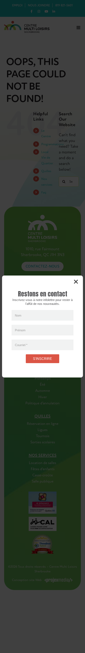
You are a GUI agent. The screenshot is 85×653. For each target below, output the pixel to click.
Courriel (21, 344)
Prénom (20, 330)
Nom (18, 315)
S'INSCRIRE (42, 358)
